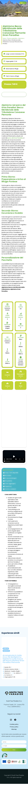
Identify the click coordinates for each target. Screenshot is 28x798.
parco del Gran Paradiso (15, 138)
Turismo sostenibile (12, 38)
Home (4, 38)
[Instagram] (11, 720)
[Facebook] (15, 720)
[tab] (8, 470)
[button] (14, 456)
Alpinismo (21, 38)
